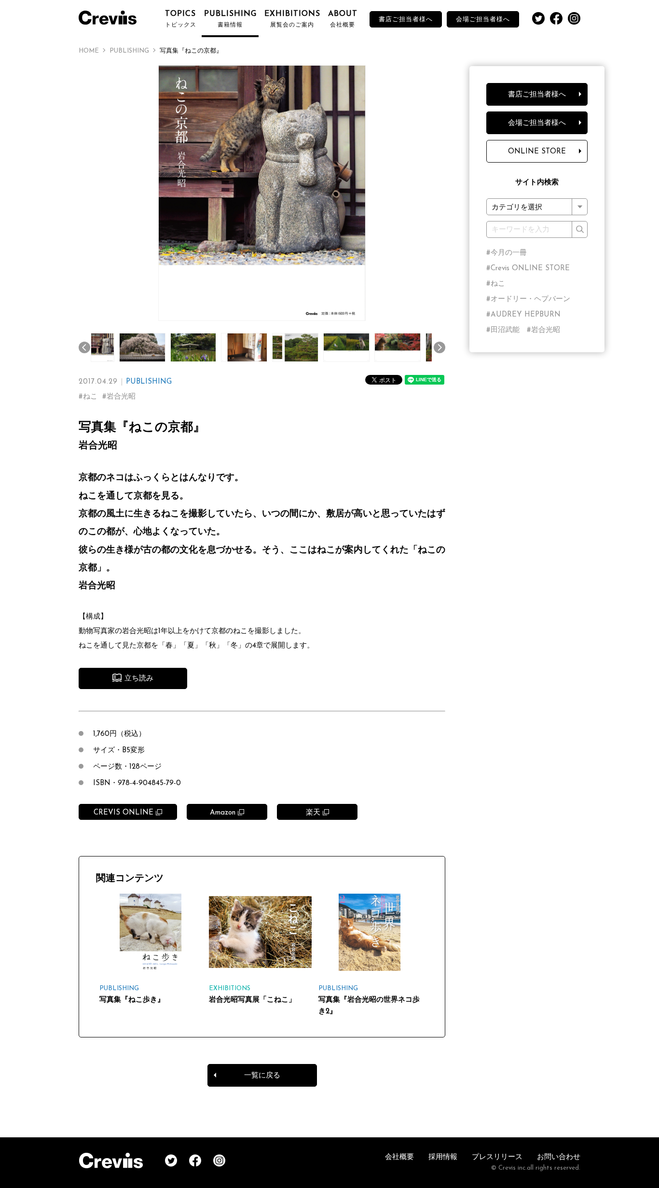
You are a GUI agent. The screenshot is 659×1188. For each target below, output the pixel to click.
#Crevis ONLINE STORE (528, 268)
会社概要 (399, 1157)
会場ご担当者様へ (483, 19)
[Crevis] (112, 16)
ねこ (90, 397)
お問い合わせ (558, 1157)
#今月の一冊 (506, 253)
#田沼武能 (503, 330)
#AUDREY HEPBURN (523, 314)
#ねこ (495, 284)
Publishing (129, 51)
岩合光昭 (121, 397)
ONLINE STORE (537, 151)
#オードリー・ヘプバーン (528, 299)
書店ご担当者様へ (406, 19)
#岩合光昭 (543, 330)
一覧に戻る (262, 1075)
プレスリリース (497, 1157)
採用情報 (442, 1157)
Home (89, 51)
